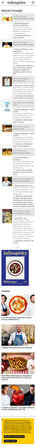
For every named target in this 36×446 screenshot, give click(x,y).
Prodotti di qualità (29, 85)
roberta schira (19, 240)
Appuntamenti (17, 159)
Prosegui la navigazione (14, 436)
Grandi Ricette (24, 25)
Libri (25, 218)
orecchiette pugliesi (26, 198)
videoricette (19, 196)
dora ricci (30, 202)
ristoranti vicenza (20, 170)
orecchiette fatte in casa (19, 200)
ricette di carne (21, 67)
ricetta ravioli (19, 35)
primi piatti (29, 67)
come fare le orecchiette (19, 204)
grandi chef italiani (28, 96)
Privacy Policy (10, 441)
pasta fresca (20, 37)
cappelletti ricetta (25, 70)
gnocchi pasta (24, 172)
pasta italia (29, 170)
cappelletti (16, 72)
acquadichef (22, 72)
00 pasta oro (30, 98)
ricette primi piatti (20, 65)
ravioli (14, 37)
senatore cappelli (27, 196)
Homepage (16, 25)
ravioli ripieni (27, 35)
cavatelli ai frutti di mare (27, 206)
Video (31, 49)
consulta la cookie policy (11, 428)
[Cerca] (33, 2)
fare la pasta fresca (21, 202)
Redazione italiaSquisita (21, 23)
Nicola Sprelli (18, 85)
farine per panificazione (19, 98)
